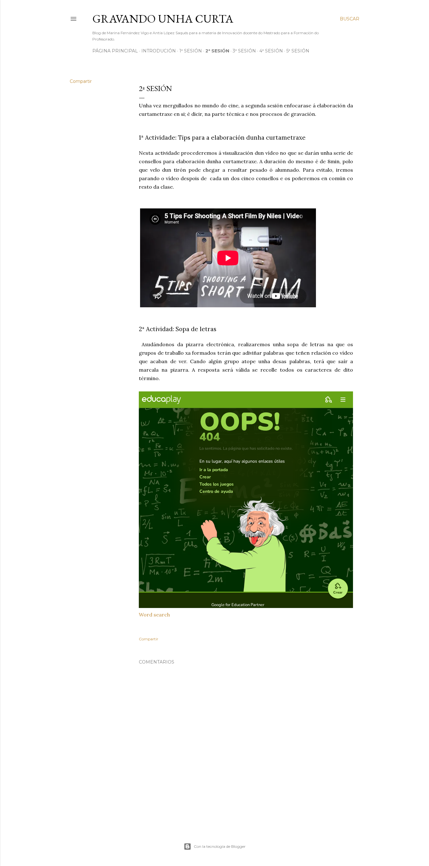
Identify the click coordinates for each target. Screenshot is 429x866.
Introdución (158, 51)
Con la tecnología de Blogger (220, 846)
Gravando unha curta (162, 18)
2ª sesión (217, 51)
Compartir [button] (81, 81)
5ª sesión (297, 51)
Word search (154, 614)
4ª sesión (271, 51)
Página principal (115, 51)
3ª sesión (244, 51)
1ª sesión (190, 51)
